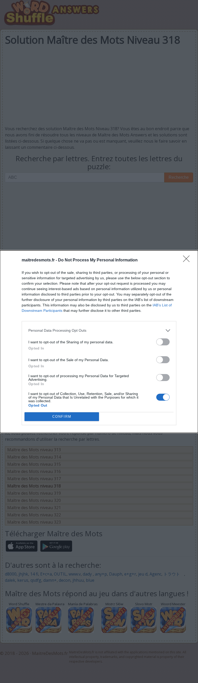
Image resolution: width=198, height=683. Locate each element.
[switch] (163, 341)
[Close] (188, 260)
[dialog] (99, 341)
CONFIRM (61, 416)
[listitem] (99, 330)
